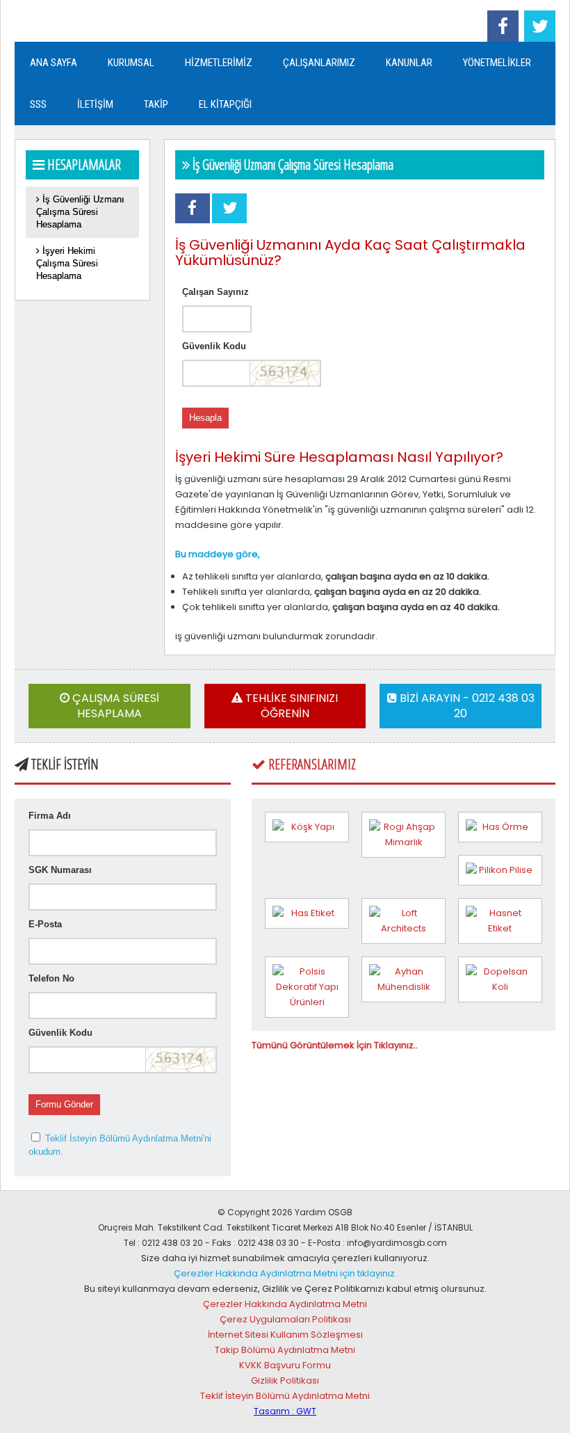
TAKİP (156, 104)
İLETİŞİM (95, 104)
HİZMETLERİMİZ (218, 62)
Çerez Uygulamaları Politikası (285, 1319)
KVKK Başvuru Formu (285, 1365)
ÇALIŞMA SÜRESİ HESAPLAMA (114, 705)
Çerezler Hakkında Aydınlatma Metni (285, 1304)
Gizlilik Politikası (285, 1380)
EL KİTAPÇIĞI (225, 104)
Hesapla (205, 418)
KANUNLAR (409, 62)
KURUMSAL (131, 62)
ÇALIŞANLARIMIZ (319, 62)
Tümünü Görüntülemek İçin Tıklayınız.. (335, 1045)
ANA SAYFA (53, 62)
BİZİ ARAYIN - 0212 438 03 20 (466, 705)
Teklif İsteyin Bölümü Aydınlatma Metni (285, 1395)
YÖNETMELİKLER (497, 62)
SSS (38, 104)
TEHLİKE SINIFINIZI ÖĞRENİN (290, 705)
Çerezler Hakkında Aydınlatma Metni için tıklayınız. (285, 1273)
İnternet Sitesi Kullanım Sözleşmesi (285, 1334)
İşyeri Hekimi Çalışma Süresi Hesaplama (67, 263)
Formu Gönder (64, 1104)
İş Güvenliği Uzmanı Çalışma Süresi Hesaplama (80, 212)
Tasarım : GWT (285, 1411)
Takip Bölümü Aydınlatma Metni (285, 1349)
